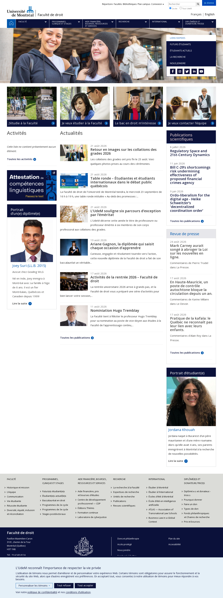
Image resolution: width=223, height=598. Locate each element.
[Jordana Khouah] (191, 401)
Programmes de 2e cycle (55, 504)
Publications (119, 501)
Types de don (191, 508)
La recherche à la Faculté (126, 487)
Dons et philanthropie (128, 538)
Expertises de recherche (126, 492)
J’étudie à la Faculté (23, 123)
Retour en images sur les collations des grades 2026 (123, 151)
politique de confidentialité (42, 592)
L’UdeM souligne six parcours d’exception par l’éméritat (125, 213)
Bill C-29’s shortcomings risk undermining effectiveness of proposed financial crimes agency (190, 175)
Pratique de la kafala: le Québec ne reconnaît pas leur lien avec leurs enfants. (191, 324)
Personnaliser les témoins (34, 585)
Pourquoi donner (193, 499)
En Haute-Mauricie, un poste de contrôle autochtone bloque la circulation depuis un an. (191, 288)
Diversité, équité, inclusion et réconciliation (21, 512)
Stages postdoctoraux (54, 514)
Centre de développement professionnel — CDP (92, 501)
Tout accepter (85, 585)
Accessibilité (174, 544)
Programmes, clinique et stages (53, 481)
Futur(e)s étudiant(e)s (53, 491)
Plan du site (174, 538)
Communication (15, 496)
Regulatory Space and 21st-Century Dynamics (190, 153)
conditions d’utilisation (78, 592)
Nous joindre (123, 550)
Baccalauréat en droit (53, 500)
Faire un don (190, 504)
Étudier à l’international (161, 492)
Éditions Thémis (86, 508)
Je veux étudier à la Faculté (82, 123)
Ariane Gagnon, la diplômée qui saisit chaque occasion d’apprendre (122, 246)
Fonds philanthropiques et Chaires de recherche (197, 515)
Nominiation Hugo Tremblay (114, 310)
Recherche (119, 479)
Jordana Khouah (181, 429)
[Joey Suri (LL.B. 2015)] (32, 240)
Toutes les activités (19, 159)
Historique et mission (18, 487)
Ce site (174, 8)
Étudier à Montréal (158, 487)
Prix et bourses (192, 521)
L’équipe (11, 492)
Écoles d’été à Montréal (161, 496)
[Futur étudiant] (191, 44)
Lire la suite (175, 461)
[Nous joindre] (191, 63)
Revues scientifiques (124, 505)
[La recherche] (191, 57)
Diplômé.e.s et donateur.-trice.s (197, 493)
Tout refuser (64, 585)
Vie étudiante (14, 501)
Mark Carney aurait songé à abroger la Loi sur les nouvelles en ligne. (188, 251)
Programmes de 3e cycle (55, 509)
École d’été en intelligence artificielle (162, 502)
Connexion (156, 4)
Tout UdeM (187, 8)
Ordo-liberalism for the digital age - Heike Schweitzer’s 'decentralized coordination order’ (190, 203)
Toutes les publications (75, 337)
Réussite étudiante (17, 505)
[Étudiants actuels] (191, 50)
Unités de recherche (124, 496)
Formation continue (88, 512)
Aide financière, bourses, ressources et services (92, 481)
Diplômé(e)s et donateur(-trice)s (194, 481)
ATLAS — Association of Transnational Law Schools (163, 511)
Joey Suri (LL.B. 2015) (29, 265)
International (157, 479)
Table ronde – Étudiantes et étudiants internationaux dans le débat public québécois (122, 182)
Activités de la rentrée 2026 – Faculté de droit (123, 279)
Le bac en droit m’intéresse (135, 123)
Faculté (11, 479)
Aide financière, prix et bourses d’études (88, 493)
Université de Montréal (20, 11)
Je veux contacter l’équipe (187, 123)
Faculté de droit (50, 15)
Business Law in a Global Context (162, 519)
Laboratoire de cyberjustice (92, 517)
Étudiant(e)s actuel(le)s (54, 495)
